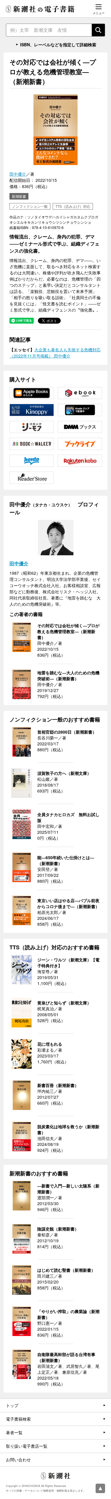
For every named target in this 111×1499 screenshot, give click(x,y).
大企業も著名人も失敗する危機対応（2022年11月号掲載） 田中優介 (55, 353)
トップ (12, 1405)
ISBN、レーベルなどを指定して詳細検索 (58, 44)
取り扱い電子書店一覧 (26, 1446)
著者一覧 (14, 1432)
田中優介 (17, 174)
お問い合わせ (18, 1459)
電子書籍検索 (18, 1419)
